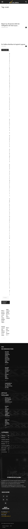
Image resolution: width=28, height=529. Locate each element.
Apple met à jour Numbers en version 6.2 (7, 422)
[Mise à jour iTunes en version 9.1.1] (8, 325)
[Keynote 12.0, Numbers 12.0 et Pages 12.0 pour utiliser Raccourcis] (4, 121)
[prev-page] (2, 338)
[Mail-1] (5, 503)
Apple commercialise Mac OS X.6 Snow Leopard (8, 314)
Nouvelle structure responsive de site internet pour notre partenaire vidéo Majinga (7, 357)
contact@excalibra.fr (6, 516)
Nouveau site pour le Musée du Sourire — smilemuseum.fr (9, 83)
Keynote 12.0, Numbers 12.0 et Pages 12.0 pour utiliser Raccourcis (9, 156)
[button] (2, 2)
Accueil (2, 5)
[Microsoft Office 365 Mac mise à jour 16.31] (4, 248)
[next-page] (4, 338)
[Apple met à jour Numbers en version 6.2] (4, 200)
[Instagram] (7, 496)
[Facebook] (3, 496)
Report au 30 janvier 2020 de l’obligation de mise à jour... (10, 24)
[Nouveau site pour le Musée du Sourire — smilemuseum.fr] (4, 55)
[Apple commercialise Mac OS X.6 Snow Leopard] (8, 307)
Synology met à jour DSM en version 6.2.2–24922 (3, 331)
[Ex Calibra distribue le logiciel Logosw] (14, 36)
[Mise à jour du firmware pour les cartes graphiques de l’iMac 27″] (3, 308)
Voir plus (5, 297)
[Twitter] (7, 499)
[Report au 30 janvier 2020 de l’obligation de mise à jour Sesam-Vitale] (14, 16)
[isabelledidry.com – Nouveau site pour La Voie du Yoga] (2, 383)
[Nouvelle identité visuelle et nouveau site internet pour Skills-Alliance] (2, 368)
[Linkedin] (3, 499)
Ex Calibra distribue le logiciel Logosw (13, 44)
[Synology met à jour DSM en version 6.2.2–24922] (3, 324)
